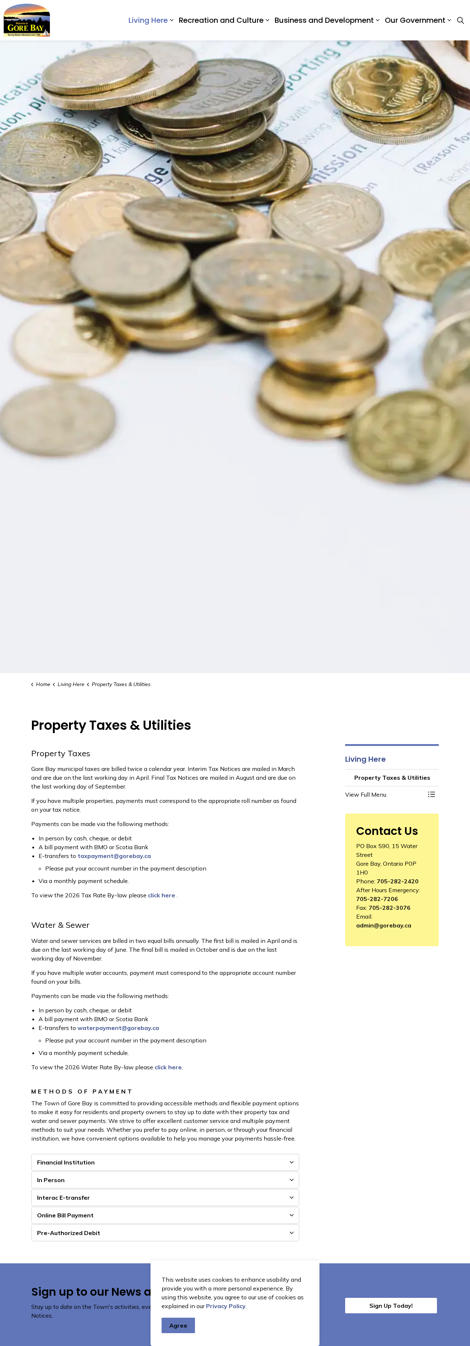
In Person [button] (51, 1180)
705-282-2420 (398, 881)
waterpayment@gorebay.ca (118, 1027)
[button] (384, 794)
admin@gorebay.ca (383, 925)
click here (161, 895)
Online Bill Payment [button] (65, 1215)
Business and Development (324, 20)
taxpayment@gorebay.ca (114, 855)
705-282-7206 (377, 898)
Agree (178, 1325)
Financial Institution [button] (66, 1162)
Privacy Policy (226, 1306)
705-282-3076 (390, 907)
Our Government (415, 20)
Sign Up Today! (391, 1305)
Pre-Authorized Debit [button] (68, 1232)
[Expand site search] (460, 20)
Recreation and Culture (221, 20)
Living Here (148, 20)
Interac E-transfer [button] (63, 1197)
